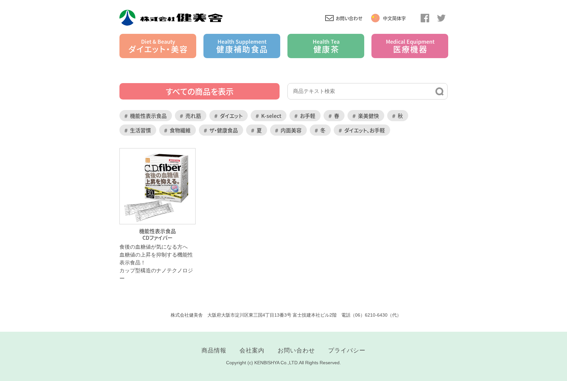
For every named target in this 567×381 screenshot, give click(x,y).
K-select (271, 116)
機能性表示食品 (148, 116)
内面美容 (291, 130)
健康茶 (326, 46)
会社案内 (252, 350)
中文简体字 (394, 18)
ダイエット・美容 (158, 46)
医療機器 (410, 46)
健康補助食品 (242, 46)
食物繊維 (180, 130)
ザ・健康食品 (223, 130)
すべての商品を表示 (200, 91)
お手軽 (307, 116)
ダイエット (231, 116)
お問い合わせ (349, 18)
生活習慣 (140, 130)
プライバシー (347, 350)
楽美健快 (368, 116)
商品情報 (213, 350)
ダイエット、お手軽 (364, 130)
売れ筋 (193, 116)
